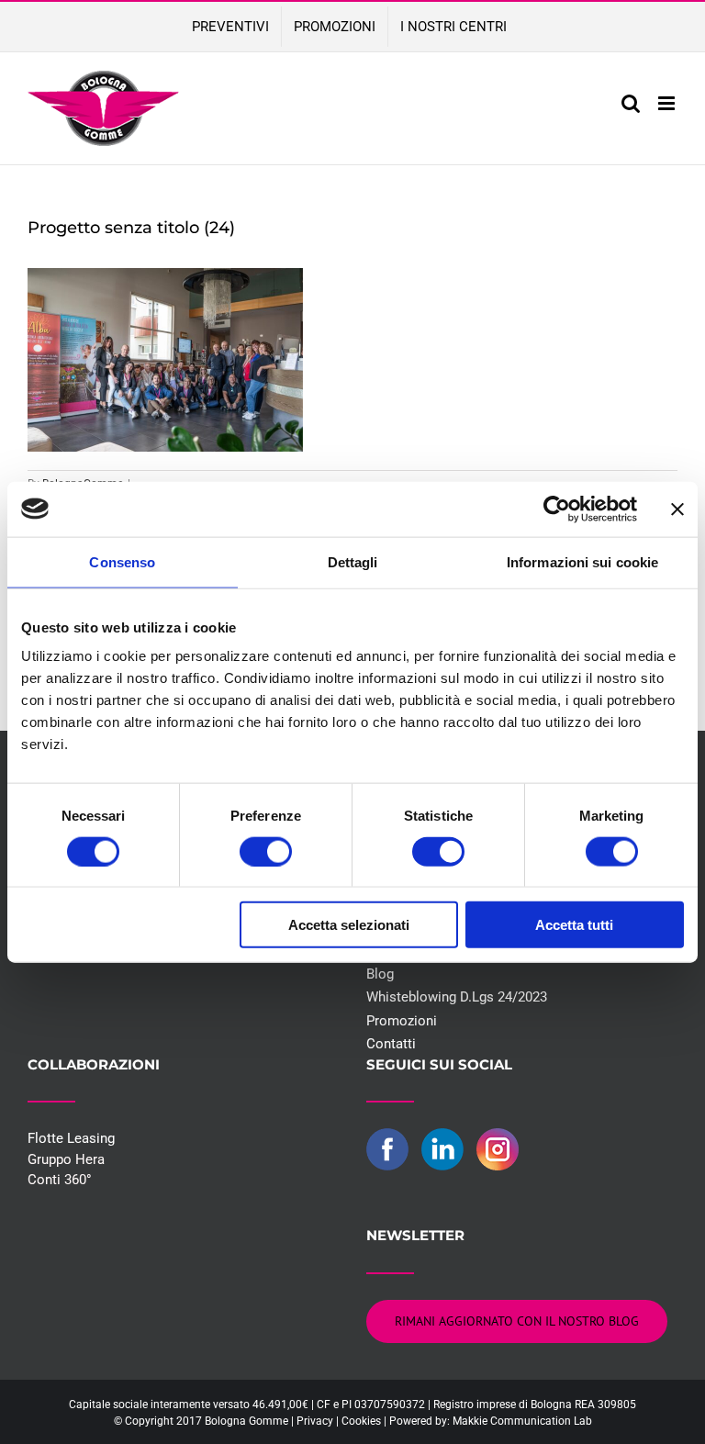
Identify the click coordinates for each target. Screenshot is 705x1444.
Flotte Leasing (71, 1138)
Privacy (315, 1421)
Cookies (361, 1421)
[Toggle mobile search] (630, 103)
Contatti (391, 1043)
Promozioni (401, 1021)
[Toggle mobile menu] (667, 103)
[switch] (266, 851)
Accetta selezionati (348, 925)
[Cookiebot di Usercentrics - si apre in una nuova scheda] (556, 508)
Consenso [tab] (122, 561)
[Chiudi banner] (677, 508)
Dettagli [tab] (353, 561)
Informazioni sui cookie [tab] (582, 561)
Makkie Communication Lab (522, 1421)
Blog (380, 974)
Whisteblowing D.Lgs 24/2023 (456, 997)
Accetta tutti (574, 925)
